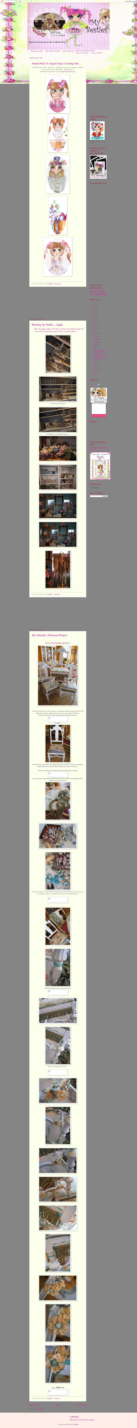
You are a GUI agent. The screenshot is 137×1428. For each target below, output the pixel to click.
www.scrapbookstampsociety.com (66, 71)
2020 (93, 308)
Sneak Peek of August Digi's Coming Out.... (56, 63)
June (95, 362)
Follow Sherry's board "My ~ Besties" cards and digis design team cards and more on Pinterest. (98, 292)
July (95, 348)
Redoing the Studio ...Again (47, 324)
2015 (93, 323)
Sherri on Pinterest (96, 53)
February (96, 368)
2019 (93, 311)
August (96, 345)
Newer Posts (33, 1405)
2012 (93, 331)
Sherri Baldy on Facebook (53, 51)
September (96, 342)
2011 (93, 374)
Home (58, 1405)
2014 (93, 325)
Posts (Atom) (39, 1409)
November (96, 336)
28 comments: (58, 284)
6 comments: (56, 594)
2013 (93, 328)
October (96, 339)
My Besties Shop (79, 50)
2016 (93, 320)
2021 (93, 305)
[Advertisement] (57, 302)
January (96, 371)
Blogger (76, 1424)
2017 (93, 317)
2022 (93, 303)
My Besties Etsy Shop (37, 51)
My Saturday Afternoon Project (49, 635)
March (95, 365)
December (96, 334)
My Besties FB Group (89, 50)
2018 (93, 314)
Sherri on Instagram (82, 53)
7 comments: (56, 1398)
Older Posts (82, 1405)
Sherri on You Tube (68, 51)
